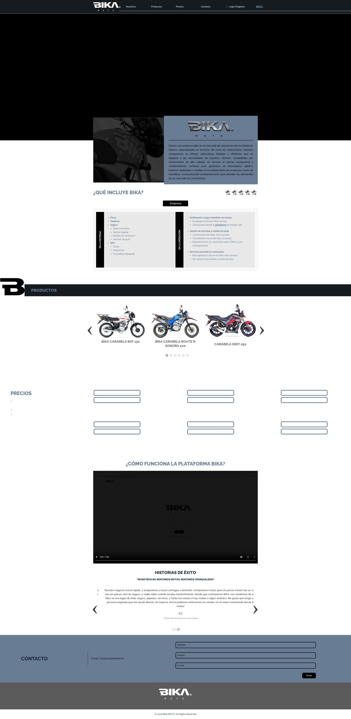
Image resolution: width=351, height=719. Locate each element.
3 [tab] (174, 354)
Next (259, 327)
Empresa (175, 203)
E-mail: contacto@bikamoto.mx (107, 658)
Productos (156, 6)
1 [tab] (166, 354)
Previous (87, 327)
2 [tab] (170, 354)
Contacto (205, 6)
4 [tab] (179, 354)
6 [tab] (187, 354)
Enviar (309, 675)
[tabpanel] (120, 325)
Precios (180, 6)
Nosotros (131, 6)
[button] (94, 605)
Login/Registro (237, 6)
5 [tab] (183, 354)
